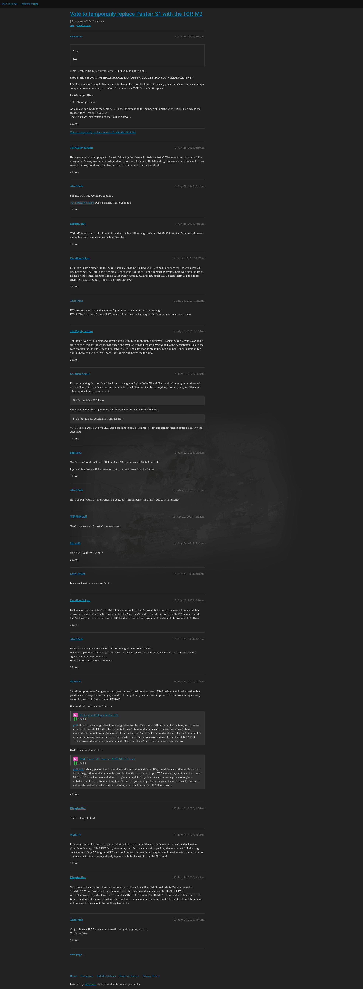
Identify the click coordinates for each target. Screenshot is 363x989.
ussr (72, 25)
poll (75, 725)
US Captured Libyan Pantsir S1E (99, 714)
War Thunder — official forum (20, 3)
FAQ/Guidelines (106, 975)
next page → (77, 954)
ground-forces (83, 25)
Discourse (90, 984)
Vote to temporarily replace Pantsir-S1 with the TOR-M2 (136, 14)
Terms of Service (129, 975)
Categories (87, 975)
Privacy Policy (151, 975)
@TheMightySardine (82, 202)
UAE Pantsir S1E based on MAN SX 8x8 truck (107, 759)
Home (73, 975)
